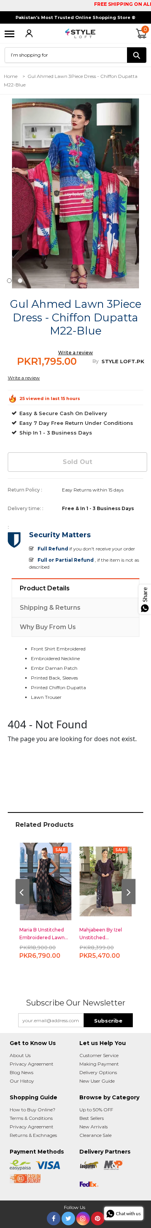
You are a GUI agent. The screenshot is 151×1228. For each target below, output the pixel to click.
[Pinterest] (98, 1217)
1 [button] (9, 280)
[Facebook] (53, 1217)
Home (10, 76)
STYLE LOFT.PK (122, 361)
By (96, 361)
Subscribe (108, 1021)
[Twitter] (68, 1217)
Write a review (75, 352)
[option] (75, 193)
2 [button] (20, 280)
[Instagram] (83, 1217)
